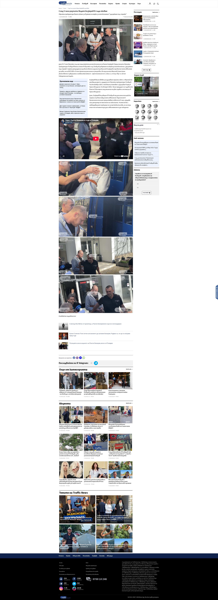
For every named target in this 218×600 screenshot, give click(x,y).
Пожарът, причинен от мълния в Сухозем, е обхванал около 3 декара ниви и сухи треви (95, 426)
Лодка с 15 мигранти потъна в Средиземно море (151, 52)
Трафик (94, 556)
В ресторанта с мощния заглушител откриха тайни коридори (118, 392)
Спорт (124, 4)
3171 (68, 458)
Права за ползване (91, 568)
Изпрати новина (217, 292)
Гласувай (146, 193)
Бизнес (110, 4)
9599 (118, 485)
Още (139, 4)
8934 (69, 522)
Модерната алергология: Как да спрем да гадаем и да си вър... (146, 92)
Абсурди (110, 556)
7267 (106, 522)
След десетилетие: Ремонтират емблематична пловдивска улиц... (144, 159)
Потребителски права (92, 571)
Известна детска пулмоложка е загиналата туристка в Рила (94, 480)
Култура (132, 4)
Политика (102, 4)
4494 (93, 458)
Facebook (74, 358)
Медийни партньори (91, 566)
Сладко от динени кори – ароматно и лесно (150, 34)
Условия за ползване (64, 568)
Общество (76, 556)
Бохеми (101, 556)
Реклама (61, 566)
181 (154, 56)
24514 (68, 430)
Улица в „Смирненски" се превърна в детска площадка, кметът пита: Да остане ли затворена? (75, 547)
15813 (68, 485)
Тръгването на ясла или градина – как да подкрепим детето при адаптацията (150, 26)
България (93, 4)
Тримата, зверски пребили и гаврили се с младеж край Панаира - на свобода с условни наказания (70, 392)
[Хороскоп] (146, 120)
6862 (69, 551)
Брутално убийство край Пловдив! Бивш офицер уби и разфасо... (146, 164)
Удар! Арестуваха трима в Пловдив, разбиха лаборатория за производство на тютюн (94, 392)
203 (154, 39)
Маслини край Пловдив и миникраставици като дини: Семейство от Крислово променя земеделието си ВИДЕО (120, 481)
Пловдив (85, 4)
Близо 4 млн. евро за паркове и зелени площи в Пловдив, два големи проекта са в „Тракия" (69, 454)
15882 (144, 95)
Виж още (146, 70)
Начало (77, 4)
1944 (154, 48)
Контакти (62, 571)
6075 (93, 396)
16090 (68, 396)
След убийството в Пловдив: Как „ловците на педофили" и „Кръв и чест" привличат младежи (120, 454)
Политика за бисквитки (92, 574)
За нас (61, 563)
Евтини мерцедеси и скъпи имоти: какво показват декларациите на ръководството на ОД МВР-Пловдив (70, 426)
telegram (80, 358)
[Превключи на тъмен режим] (158, 3)
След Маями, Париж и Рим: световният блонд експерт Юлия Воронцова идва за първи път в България (70, 481)
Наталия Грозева (128, 17)
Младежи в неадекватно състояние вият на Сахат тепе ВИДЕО (119, 426)
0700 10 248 (100, 579)
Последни (138, 12)
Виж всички (128, 369)
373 (154, 21)
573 (154, 65)
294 (154, 30)
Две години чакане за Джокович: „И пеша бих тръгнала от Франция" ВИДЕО (76, 519)
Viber (77, 358)
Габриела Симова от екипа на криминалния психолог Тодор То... (144, 154)
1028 (93, 430)
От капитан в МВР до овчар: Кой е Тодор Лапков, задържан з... (146, 149)
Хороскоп (137, 101)
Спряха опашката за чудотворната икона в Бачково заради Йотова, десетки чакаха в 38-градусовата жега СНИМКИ (113, 518)
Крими (118, 4)
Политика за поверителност (67, 574)
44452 (118, 430)
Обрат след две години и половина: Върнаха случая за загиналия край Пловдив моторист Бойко (93, 454)
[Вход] (150, 4)
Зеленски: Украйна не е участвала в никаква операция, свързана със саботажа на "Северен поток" (149, 63)
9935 (118, 396)
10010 (93, 484)
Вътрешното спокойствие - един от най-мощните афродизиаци (151, 17)
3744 (118, 458)
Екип (87, 563)
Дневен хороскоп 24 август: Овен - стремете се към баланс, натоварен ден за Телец (150, 45)
